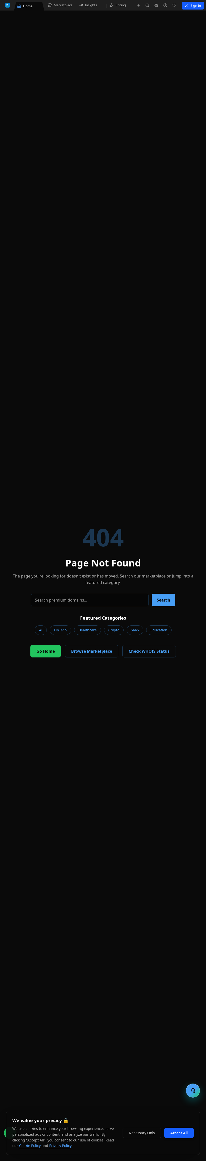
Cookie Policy (30, 1145)
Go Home (45, 651)
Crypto (113, 630)
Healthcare (87, 630)
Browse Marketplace (91, 651)
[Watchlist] (174, 5)
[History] (165, 5)
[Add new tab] (138, 5)
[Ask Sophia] (156, 5)
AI (40, 630)
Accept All (179, 1132)
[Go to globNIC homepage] (7, 5)
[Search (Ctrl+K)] (147, 5)
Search (163, 600)
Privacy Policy (60, 1145)
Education (158, 630)
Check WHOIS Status (149, 651)
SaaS (135, 630)
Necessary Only (142, 1132)
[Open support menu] (193, 1091)
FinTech (60, 630)
